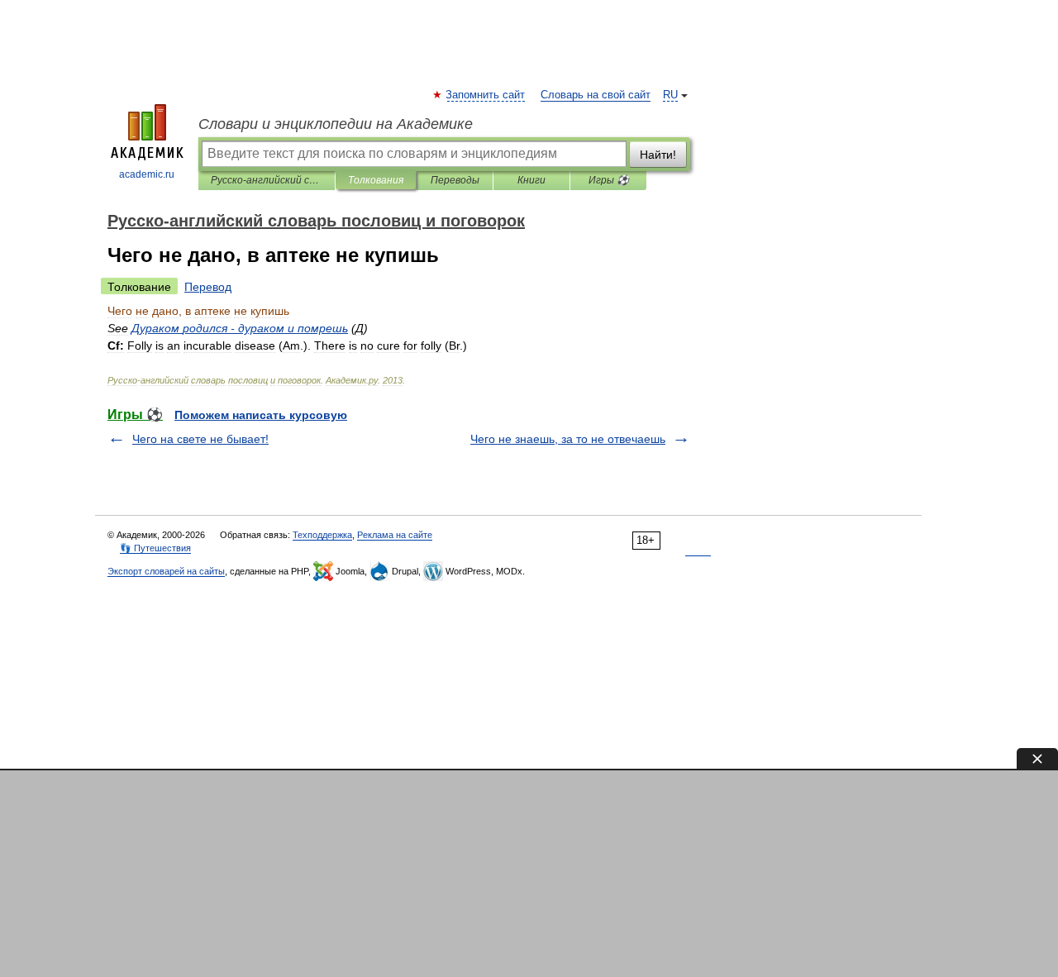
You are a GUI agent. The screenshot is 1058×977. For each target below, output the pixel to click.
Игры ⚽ (609, 180)
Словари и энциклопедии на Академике (335, 124)
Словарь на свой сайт (596, 95)
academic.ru (146, 174)
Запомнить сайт (486, 95)
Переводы (455, 180)
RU (670, 95)
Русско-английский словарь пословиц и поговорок (266, 180)
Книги (531, 180)
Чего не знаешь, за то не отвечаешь (567, 439)
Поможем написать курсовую (260, 415)
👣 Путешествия (155, 548)
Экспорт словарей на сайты (166, 571)
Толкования (375, 180)
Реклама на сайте (394, 535)
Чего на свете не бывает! (200, 439)
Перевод (207, 286)
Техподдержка (322, 535)
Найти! (658, 154)
